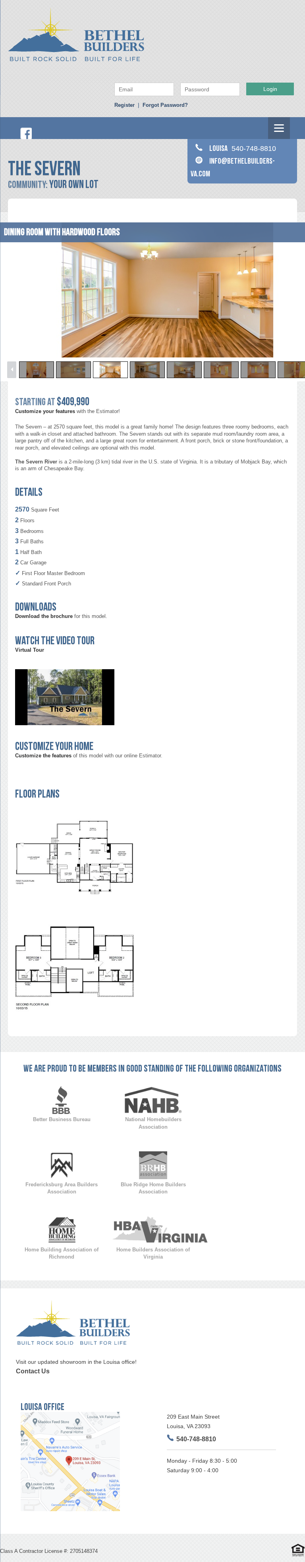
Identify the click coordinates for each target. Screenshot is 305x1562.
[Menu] (279, 128)
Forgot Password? (165, 105)
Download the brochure (44, 616)
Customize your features (45, 411)
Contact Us (33, 1371)
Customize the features (43, 756)
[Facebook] (26, 138)
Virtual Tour (29, 650)
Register (124, 105)
